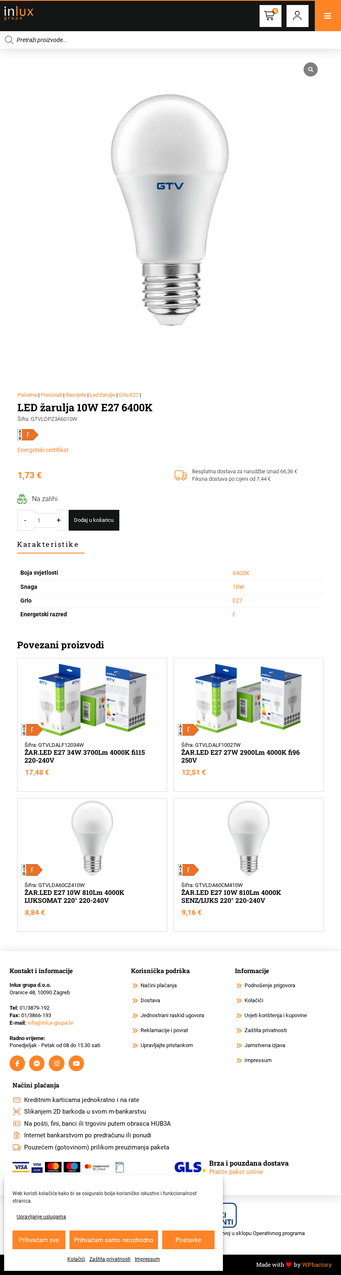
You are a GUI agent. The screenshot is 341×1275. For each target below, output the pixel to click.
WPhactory (317, 1264)
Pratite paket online (236, 1172)
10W (238, 586)
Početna (27, 395)
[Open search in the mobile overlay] (170, 40)
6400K (241, 573)
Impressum (147, 1259)
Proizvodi (51, 395)
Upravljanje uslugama (41, 1217)
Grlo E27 (128, 395)
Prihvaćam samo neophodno (113, 1240)
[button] (298, 16)
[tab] (50, 544)
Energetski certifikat (43, 450)
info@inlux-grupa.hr (50, 1023)
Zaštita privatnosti (110, 1259)
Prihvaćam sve (39, 1240)
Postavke (188, 1240)
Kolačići (76, 1259)
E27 (237, 600)
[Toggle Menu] (328, 16)
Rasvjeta (76, 395)
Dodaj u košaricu (94, 520)
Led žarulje (102, 395)
